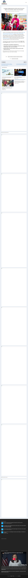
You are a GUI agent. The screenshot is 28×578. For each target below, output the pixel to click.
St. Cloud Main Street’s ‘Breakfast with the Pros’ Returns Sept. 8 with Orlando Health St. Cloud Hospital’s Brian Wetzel (15, 526)
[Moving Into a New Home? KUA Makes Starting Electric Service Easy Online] (2, 523)
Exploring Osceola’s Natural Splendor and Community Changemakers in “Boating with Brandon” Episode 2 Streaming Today (13, 571)
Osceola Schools (16, 11)
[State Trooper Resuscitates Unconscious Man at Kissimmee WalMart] (20, 72)
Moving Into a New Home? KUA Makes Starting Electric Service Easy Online (13, 522)
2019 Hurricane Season (6, 38)
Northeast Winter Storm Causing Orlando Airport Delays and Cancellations (7, 77)
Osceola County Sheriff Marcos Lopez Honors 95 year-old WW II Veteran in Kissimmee (7, 88)
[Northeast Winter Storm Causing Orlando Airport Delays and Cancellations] (8, 72)
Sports (7, 533)
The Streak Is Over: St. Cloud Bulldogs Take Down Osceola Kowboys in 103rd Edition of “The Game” (15, 532)
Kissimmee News (8, 523)
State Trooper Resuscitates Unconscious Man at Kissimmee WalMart (19, 77)
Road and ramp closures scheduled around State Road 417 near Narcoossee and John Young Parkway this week (19, 82)
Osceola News (12, 11)
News (11, 523)
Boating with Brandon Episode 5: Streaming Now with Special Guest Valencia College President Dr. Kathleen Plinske (13, 569)
